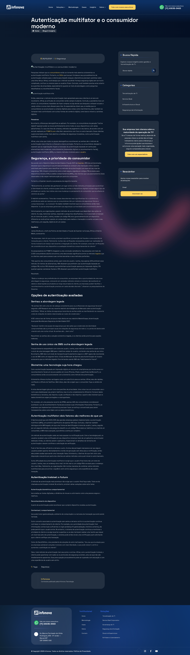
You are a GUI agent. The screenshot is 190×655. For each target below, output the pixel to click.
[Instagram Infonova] (145, 651)
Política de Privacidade (82, 651)
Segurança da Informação (132, 110)
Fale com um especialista (137, 154)
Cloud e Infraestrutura (110, 633)
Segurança (61, 59)
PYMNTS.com (50, 131)
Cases (84, 7)
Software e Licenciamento (111, 637)
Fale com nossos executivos (122, 7)
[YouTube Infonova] (156, 651)
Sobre (101, 7)
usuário (83, 152)
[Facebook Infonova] (150, 651)
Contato (84, 633)
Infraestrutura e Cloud (131, 104)
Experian (81, 163)
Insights (93, 7)
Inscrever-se (137, 194)
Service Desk (127, 99)
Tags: (35, 567)
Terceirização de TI (129, 93)
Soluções (60, 7)
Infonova (47, 651)
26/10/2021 (47, 59)
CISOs (61, 75)
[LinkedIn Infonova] (139, 651)
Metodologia (73, 7)
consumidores (55, 73)
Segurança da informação (111, 629)
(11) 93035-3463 (173, 8)
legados (98, 254)
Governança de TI (108, 625)
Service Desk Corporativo (111, 620)
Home (51, 7)
